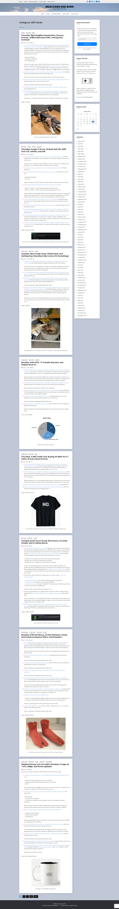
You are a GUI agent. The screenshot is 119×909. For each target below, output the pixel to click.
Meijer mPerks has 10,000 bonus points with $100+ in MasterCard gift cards (44, 833)
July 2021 (80, 295)
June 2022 (80, 267)
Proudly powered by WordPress (50, 905)
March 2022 (81, 275)
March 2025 (81, 184)
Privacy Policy (42, 1)
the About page (88, 97)
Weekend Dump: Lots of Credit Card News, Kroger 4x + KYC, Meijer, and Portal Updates (45, 765)
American (40, 847)
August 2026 (81, 141)
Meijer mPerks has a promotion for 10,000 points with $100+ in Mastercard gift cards (46, 79)
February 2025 (81, 186)
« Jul (78, 129)
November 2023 (82, 224)
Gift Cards (28, 32)
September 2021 (82, 290)
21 (93, 121)
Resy (68, 377)
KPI (42, 373)
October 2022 (81, 257)
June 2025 (80, 176)
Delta (44, 847)
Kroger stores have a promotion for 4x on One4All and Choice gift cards (43, 167)
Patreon (99, 1)
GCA (51, 589)
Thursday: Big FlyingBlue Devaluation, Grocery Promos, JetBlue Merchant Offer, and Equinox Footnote (42, 37)
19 (87, 121)
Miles (33, 32)
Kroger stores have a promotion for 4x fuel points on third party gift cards (43, 487)
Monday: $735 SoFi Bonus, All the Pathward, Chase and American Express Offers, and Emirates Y (44, 636)
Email (94, 1)
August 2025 (81, 171)
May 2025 (80, 179)
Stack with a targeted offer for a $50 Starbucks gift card (47, 593)
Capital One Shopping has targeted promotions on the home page (41, 184)
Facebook (97, 1)
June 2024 (80, 207)
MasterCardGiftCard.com (31, 580)
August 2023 (81, 232)
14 (93, 119)
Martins (29, 706)
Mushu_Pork (54, 469)
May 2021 (80, 300)
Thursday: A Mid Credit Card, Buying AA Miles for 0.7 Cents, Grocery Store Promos (44, 457)
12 (87, 119)
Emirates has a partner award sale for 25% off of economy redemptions (43, 689)
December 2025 (82, 161)
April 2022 (80, 272)
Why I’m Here (51, 1)
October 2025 (81, 166)
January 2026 (81, 159)
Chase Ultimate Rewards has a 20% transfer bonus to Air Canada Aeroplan (43, 156)
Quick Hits (39, 146)
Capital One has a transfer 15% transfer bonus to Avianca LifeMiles (41, 390)
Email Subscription (33, 1)
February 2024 (81, 217)
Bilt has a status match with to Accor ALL (35, 548)
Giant (25, 706)
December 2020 (82, 313)
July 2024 (80, 204)
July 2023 (80, 234)
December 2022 (82, 252)
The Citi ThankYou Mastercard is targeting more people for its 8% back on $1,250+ (46, 215)
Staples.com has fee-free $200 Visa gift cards (36, 403)
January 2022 (81, 280)
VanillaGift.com (29, 582)
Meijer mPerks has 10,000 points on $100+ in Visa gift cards (39, 205)
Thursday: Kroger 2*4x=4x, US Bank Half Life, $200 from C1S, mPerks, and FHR (43, 150)
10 (81, 119)
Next (36, 896)
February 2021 (81, 308)
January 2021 (81, 310)
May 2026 (80, 149)
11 (84, 119)
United (57, 847)
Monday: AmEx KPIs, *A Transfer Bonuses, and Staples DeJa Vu (42, 363)
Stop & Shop (37, 706)
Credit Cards (24, 251)
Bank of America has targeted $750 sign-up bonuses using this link (41, 809)
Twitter (92, 1)
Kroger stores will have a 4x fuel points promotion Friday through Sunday (43, 72)
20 (90, 121)
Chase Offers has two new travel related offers (36, 694)
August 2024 (81, 202)
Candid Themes (73, 905)
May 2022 (80, 270)
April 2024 (80, 212)
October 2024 (81, 197)
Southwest (49, 847)
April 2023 (80, 242)
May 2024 (80, 209)
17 (81, 121)
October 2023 (81, 227)
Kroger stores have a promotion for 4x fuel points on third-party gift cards (43, 824)
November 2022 (82, 255)
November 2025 (82, 164)
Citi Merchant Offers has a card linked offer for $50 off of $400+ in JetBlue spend (45, 87)
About (20, 1)
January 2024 (81, 219)
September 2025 (82, 169)
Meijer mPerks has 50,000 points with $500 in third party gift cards (41, 484)
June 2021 (80, 298)
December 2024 (82, 191)
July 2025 (80, 174)
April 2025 (80, 181)
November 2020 (82, 315)
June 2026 (80, 146)
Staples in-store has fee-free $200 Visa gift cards (37, 396)
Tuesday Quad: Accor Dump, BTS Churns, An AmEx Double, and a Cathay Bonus (44, 542)
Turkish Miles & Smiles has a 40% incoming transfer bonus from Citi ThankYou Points (46, 382)
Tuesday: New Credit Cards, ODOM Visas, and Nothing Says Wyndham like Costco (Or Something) (45, 255)
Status (35, 538)
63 (31, 896)
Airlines (23, 32)
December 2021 (82, 282)
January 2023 (81, 250)
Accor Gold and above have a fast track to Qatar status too (44, 553)
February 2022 (81, 277)
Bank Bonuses (24, 632)
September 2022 (82, 260)
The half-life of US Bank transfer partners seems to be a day (40, 172)
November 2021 (82, 285)
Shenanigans (49, 761)
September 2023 (82, 229)
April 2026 (80, 151)
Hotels (29, 146)
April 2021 (80, 303)
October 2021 (81, 287)
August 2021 (81, 292)
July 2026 (80, 143)
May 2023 (80, 239)
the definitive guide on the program (56, 569)
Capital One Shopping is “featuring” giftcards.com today (38, 841)
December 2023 (82, 222)
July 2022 (80, 265)
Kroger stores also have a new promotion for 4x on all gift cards (41, 199)
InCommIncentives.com (31, 584)
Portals (34, 146)
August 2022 (81, 262)
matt (33, 42)
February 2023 (81, 247)
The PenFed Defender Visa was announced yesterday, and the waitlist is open (44, 791)
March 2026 (81, 154)
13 (90, 119)
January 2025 (81, 189)
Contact (26, 1)
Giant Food (62, 706)
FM (26, 301)
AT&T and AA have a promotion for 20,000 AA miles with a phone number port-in (45, 471)
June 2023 (80, 237)
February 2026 (81, 156)
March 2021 (81, 305)
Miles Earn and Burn (59, 7)
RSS (90, 1)
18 (84, 121)
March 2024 (81, 214)
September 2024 (82, 199)
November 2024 (82, 194)
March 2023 (81, 244)
